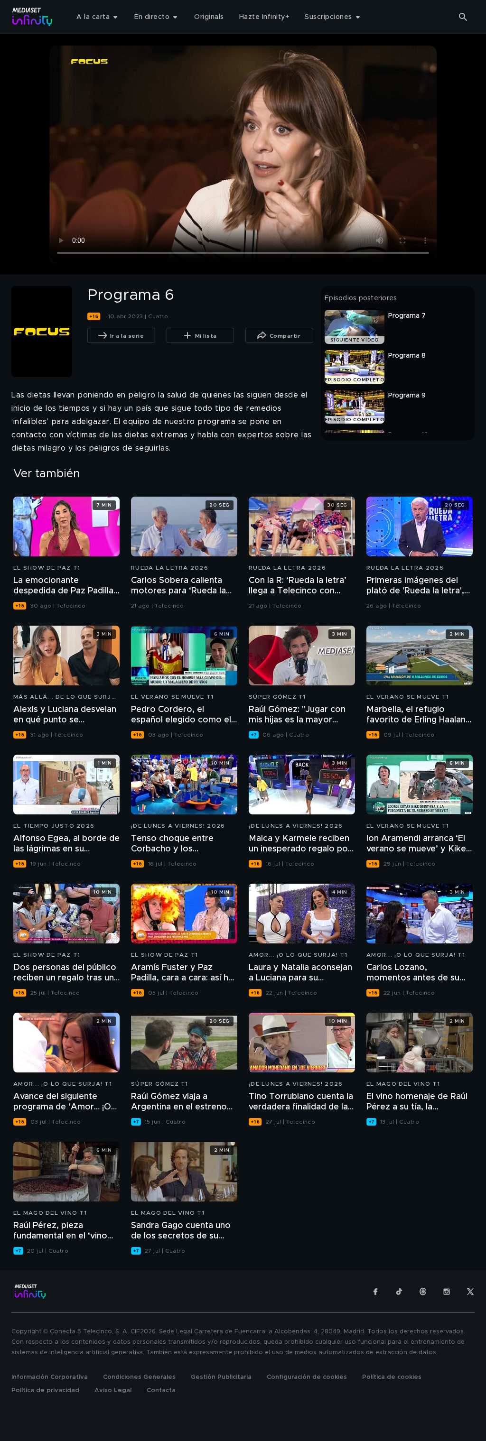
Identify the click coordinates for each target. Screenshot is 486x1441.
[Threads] (423, 1291)
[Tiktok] (399, 1291)
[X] (470, 1291)
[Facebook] (375, 1291)
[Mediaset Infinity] (32, 17)
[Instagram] (446, 1291)
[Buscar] (463, 17)
